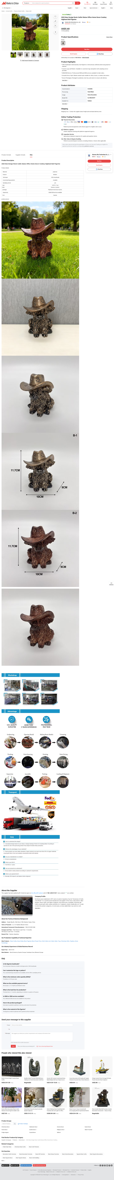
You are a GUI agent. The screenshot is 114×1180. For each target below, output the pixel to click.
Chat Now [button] (101, 54)
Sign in (110, 4)
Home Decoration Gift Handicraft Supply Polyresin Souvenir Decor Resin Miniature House (79, 1079)
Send (13, 1046)
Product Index (83, 1170)
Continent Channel (75, 1170)
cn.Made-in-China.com (71, 1171)
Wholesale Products (57, 1170)
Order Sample (85, 57)
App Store (5, 1165)
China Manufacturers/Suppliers (44, 1170)
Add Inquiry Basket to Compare (30, 60)
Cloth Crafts (45, 941)
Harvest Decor (60, 1127)
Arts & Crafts (9, 11)
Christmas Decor (6, 1127)
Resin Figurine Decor (8, 1157)
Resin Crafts (13, 941)
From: (8, 1025)
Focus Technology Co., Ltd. (46, 1174)
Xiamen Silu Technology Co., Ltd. (73, 22)
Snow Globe (20, 941)
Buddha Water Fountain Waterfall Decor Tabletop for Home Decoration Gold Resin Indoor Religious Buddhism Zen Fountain (34, 1079)
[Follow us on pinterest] (109, 1165)
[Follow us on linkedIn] (111, 1165)
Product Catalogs (23, 1123)
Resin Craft (28, 11)
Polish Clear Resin (7, 1147)
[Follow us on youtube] (107, 1165)
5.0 (94, 156)
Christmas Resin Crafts (20, 1147)
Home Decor (4, 1129)
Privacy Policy (81, 1174)
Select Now (109, 37)
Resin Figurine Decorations (96, 1154)
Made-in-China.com (50, 1171)
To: (9, 1029)
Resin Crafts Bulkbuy (34, 1157)
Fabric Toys (58, 941)
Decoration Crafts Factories (9, 1154)
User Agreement (65, 1174)
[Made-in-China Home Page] (10, 3)
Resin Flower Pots (36, 941)
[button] (73, 3)
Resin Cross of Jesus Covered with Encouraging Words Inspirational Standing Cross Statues (79, 1110)
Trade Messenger (26, 1165)
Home (3, 11)
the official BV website (37, 893)
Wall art (59, 1132)
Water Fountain (88, 1129)
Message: (8, 1033)
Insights (89, 1170)
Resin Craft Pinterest (34, 1147)
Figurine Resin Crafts (82, 1154)
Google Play (15, 1165)
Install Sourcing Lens (40, 1165)
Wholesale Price (66, 1170)
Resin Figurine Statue (21, 1157)
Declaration (73, 1174)
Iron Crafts (51, 941)
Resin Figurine (27, 941)
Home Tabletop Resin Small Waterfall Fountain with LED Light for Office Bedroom (55, 1110)
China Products (33, 1170)
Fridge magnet (5, 1132)
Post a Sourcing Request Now (45, 1046)
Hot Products (25, 1170)
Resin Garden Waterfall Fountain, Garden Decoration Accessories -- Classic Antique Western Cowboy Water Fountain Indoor (102, 1110)
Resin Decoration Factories (25, 1154)
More (3, 1160)
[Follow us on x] (102, 1165)
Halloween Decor (33, 1127)
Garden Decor (32, 1129)
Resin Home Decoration (67, 1154)
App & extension (93, 8)
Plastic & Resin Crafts (19, 11)
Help (85, 8)
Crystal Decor (32, 1132)
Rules (111, 8)
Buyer (76, 8)
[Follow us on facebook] (100, 1165)
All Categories (7, 8)
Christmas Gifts (65, 941)
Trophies (72, 941)
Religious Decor (60, 1129)
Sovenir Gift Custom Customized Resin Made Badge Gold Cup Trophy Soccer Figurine (56, 1079)
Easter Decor (88, 1127)
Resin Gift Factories (40, 1154)
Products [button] (26, 3)
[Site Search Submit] (77, 3)
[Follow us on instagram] (105, 1165)
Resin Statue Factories (53, 1154)
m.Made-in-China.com (60, 1171)
